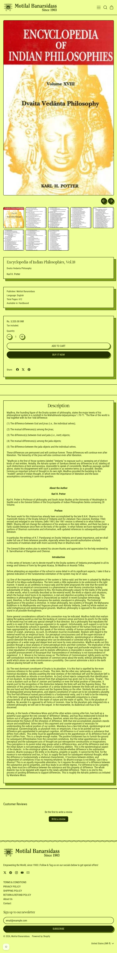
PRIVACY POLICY (12, 886)
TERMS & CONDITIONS (14, 882)
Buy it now (58, 354)
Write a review (58, 819)
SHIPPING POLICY (12, 890)
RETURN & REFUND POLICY (17, 894)
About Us (7, 899)
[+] (22, 336)
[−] (9, 336)
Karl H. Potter (13, 274)
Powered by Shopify (41, 936)
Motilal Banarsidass (20, 936)
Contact (7, 903)
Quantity (11, 331)
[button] (105, 7)
